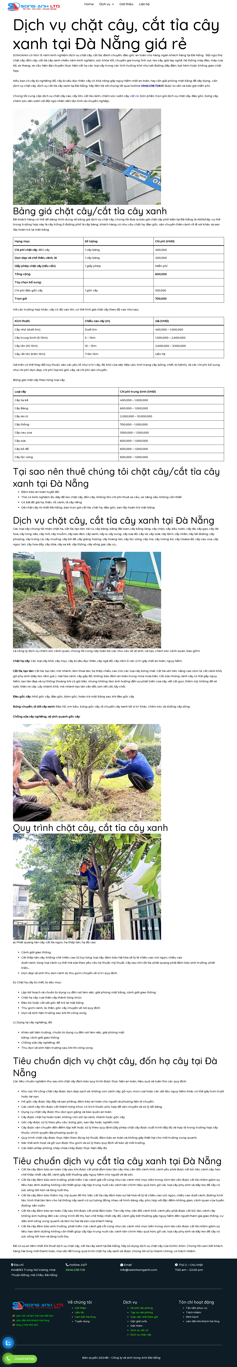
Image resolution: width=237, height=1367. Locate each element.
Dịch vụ (104, 4)
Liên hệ (144, 4)
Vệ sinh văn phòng (141, 1307)
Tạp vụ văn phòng (141, 1312)
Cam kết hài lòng (85, 1316)
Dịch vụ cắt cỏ (139, 1330)
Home (89, 4)
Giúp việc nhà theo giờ (144, 1316)
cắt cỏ (134, 96)
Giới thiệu (126, 4)
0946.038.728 (75, 1270)
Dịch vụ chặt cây (140, 1334)
